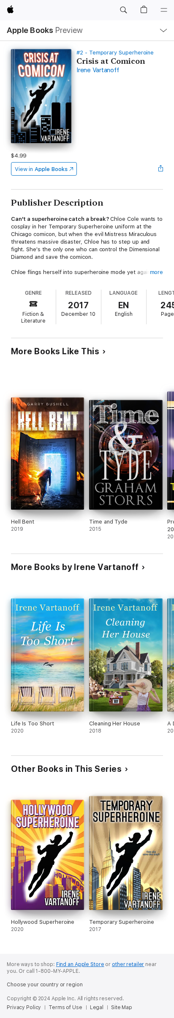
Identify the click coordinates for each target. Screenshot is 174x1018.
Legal (96, 1007)
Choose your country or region (45, 985)
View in (41, 169)
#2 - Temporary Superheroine (115, 52)
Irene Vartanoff (97, 70)
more (156, 272)
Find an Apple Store (80, 964)
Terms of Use (65, 1007)
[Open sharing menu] (160, 168)
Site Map (121, 1007)
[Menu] (164, 10)
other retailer (128, 964)
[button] (123, 10)
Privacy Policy (24, 1007)
